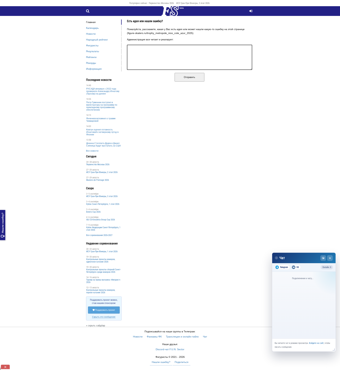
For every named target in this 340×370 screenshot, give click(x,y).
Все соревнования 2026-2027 (99, 235)
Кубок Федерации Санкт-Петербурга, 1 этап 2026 (103, 228)
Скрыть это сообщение (103, 317)
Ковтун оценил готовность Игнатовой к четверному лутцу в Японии (102, 132)
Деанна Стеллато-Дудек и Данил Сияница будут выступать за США (103, 144)
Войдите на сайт (316, 343)
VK (297, 267)
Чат (205, 336)
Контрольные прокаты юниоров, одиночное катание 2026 (100, 260)
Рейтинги (91, 57)
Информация (94, 68)
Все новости (92, 151)
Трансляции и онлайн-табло (182, 336)
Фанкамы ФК (154, 336)
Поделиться (181, 362)
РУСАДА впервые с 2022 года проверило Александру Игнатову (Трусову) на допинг (102, 91)
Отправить (189, 77)
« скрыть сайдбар (95, 325)
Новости (91, 33)
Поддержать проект (104, 310)
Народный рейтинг (97, 39)
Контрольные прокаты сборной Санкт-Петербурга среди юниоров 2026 (103, 270)
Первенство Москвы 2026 (161, 3)
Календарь (92, 28)
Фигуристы (92, 45)
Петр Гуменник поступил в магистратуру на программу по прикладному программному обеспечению (101, 106)
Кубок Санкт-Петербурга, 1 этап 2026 (102, 204)
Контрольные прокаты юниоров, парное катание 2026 (100, 291)
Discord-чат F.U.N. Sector (170, 349)
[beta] (170, 13)
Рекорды (91, 63)
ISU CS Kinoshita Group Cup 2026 (100, 219)
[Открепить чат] (323, 258)
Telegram (284, 267)
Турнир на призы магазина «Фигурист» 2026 (103, 281)
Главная (91, 22)
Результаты (92, 51)
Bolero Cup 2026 (93, 212)
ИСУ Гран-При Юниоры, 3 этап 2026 (102, 196)
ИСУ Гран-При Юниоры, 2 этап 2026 (192, 3)
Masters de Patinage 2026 (97, 180)
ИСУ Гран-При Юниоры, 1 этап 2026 (102, 251)
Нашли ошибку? (2, 225)
